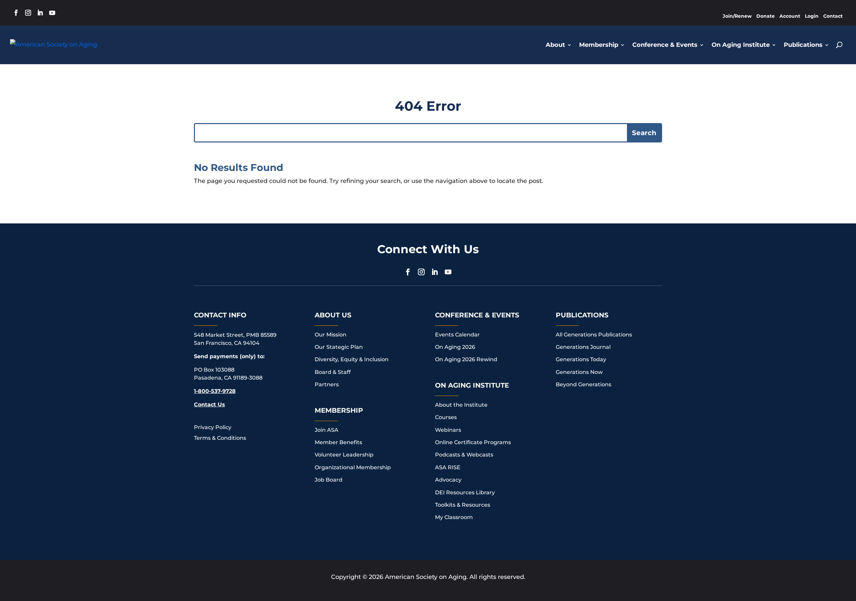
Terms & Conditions (220, 438)
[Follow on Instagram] (28, 13)
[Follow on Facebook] (16, 13)
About (555, 44)
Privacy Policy (212, 427)
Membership (598, 44)
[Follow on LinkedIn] (40, 13)
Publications (803, 44)
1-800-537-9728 (215, 391)
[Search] (839, 45)
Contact (833, 16)
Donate (765, 16)
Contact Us (209, 404)
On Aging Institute (741, 44)
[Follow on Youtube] (52, 13)
